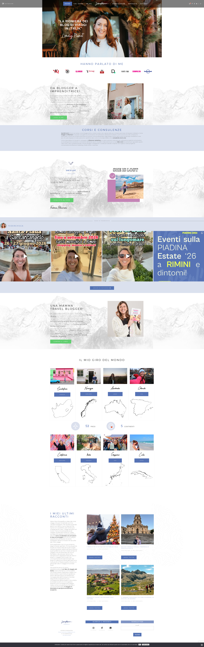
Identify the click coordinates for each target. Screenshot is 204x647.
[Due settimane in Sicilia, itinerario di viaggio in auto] (137, 529)
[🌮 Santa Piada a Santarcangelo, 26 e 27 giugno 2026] (25, 256)
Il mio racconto (102, 549)
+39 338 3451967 (66, 635)
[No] (202, 645)
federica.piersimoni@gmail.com (66, 632)
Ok (139, 644)
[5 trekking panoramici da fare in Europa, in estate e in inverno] (137, 580)
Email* (137, 625)
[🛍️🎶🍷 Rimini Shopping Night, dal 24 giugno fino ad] (76, 256)
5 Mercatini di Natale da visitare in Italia (102, 546)
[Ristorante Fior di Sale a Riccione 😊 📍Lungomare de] (127, 256)
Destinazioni (91, 549)
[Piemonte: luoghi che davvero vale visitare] (103, 580)
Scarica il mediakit (102, 622)
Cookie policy (145, 644)
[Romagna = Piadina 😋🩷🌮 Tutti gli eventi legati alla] (178, 256)
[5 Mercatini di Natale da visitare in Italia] (103, 529)
